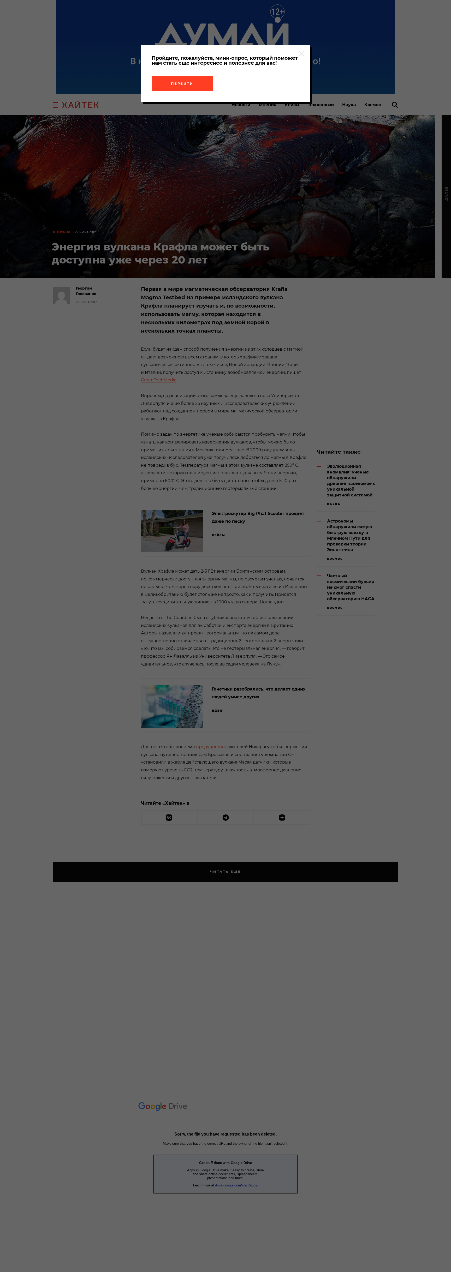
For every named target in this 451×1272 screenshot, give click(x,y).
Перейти (182, 83)
